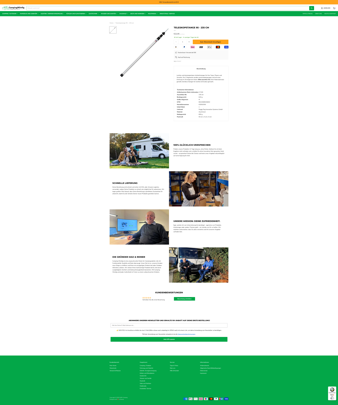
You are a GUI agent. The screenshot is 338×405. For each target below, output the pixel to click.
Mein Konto (113, 365)
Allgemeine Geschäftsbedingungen (210, 368)
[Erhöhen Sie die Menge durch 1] (189, 41)
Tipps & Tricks (307, 14)
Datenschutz (203, 371)
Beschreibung (201, 69)
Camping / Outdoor (9, 14)
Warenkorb (113, 368)
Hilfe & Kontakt (330, 14)
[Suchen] (311, 8)
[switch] (332, 398)
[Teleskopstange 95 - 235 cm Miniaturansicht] (112, 29)
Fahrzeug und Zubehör (28, 14)
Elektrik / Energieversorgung (52, 14)
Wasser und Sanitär (108, 14)
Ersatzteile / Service (167, 14)
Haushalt (123, 14)
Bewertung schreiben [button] (184, 299)
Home (111, 23)
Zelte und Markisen (137, 14)
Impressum (203, 373)
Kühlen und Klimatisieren (75, 14)
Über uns (318, 14)
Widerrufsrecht (204, 365)
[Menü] (335, 388)
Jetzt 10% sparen (169, 339)
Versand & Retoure (115, 371)
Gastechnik (93, 14)
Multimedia (152, 14)
